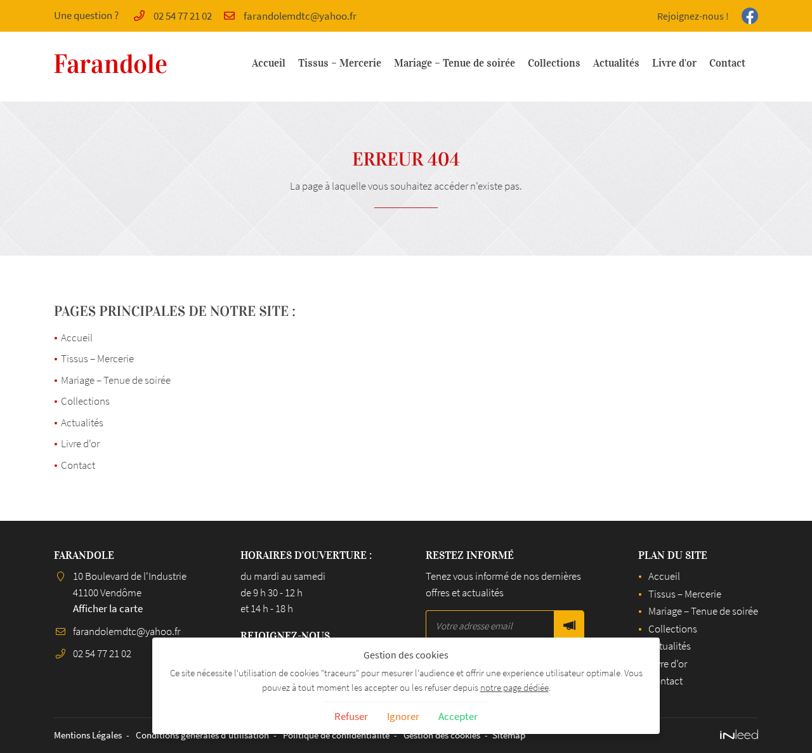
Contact (727, 63)
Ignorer (403, 716)
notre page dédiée (514, 687)
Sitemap (508, 735)
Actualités (616, 63)
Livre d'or (674, 63)
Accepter (458, 716)
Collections (554, 63)
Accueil (268, 63)
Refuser (351, 716)
